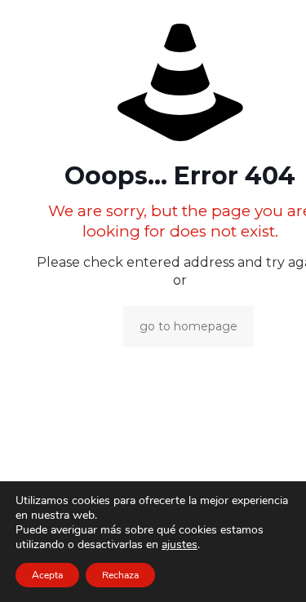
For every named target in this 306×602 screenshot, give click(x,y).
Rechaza (120, 575)
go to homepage (188, 326)
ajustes (179, 545)
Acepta (47, 575)
